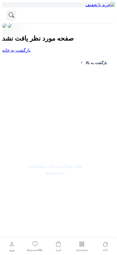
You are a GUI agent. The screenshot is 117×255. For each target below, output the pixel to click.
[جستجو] (11, 15)
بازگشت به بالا (96, 63)
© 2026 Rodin (55, 173)
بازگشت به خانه (16, 50)
